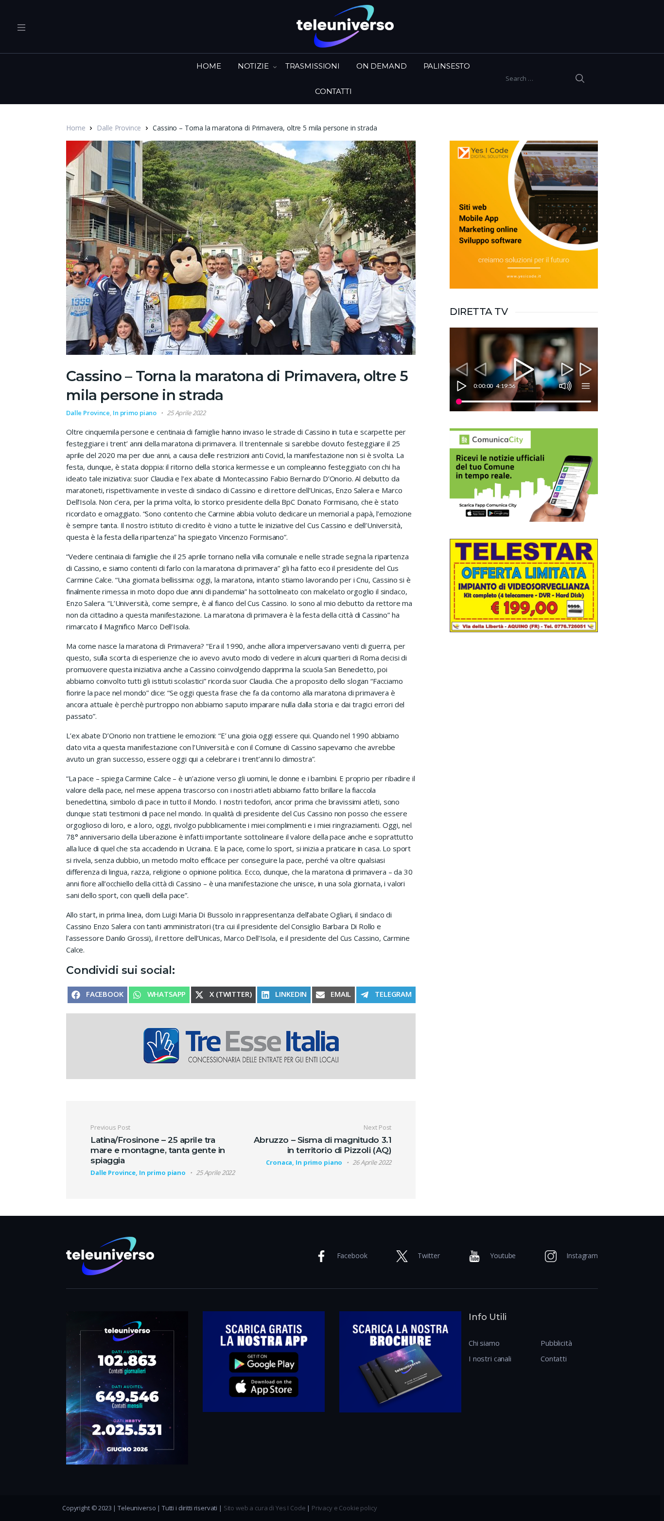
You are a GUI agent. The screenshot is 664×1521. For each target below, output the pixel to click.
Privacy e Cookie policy (344, 1507)
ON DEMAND (381, 66)
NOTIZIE (253, 66)
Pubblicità (556, 1343)
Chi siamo (484, 1343)
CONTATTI (333, 91)
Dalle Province (119, 127)
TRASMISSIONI (312, 66)
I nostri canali (490, 1358)
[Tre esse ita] (241, 1045)
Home (75, 127)
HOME (208, 66)
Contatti (554, 1358)
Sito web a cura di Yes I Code (265, 1507)
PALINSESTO (447, 66)
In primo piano (135, 412)
